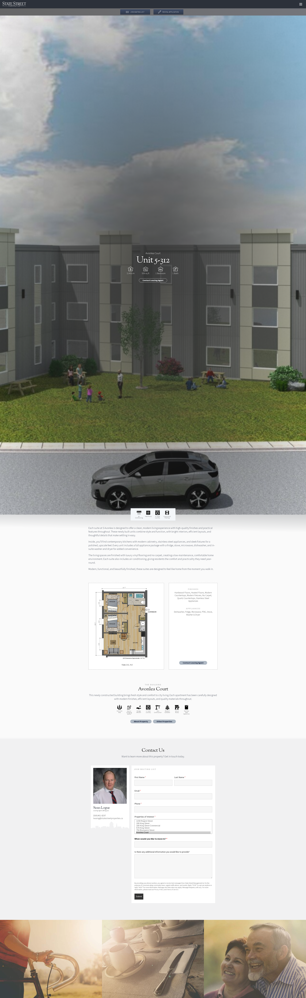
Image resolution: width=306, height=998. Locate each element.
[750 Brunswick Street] (173, 830)
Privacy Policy (159, 889)
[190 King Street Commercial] (173, 826)
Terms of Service (172, 889)
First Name (140, 777)
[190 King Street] (173, 823)
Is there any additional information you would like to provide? (161, 851)
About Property (141, 721)
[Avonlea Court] (173, 832)
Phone (138, 803)
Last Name (180, 777)
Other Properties (164, 721)
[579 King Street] (173, 828)
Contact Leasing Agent (153, 280)
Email (137, 790)
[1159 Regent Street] (173, 821)
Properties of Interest (145, 816)
